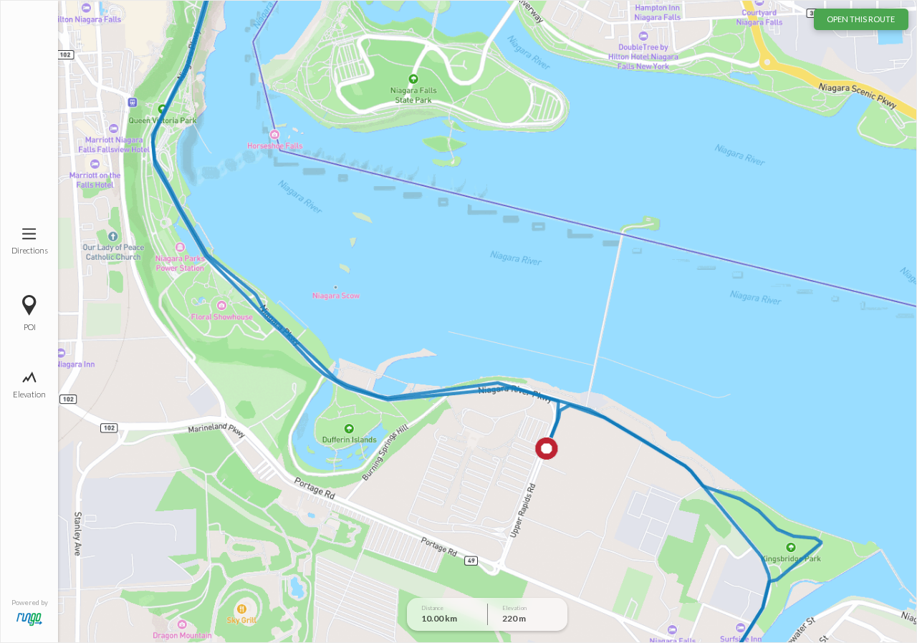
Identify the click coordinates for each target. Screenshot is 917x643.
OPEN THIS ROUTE (861, 19)
